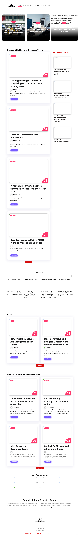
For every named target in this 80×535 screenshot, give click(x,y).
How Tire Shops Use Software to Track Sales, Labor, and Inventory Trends (61, 72)
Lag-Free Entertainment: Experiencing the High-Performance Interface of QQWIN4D (64, 28)
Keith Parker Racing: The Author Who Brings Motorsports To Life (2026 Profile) (65, 293)
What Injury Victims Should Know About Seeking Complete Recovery (60, 118)
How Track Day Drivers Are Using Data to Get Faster (22, 341)
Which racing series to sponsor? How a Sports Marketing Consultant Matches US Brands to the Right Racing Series (13, 28)
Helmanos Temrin (16, 89)
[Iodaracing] (11, 5)
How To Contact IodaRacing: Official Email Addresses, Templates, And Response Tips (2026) (31, 294)
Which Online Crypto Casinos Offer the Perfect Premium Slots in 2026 (28, 188)
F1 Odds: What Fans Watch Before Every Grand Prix (62, 141)
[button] (72, 276)
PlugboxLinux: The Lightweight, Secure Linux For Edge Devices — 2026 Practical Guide (38, 28)
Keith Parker (15, 347)
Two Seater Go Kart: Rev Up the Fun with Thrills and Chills (23, 401)
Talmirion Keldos (16, 407)
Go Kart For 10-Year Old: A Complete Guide (56, 447)
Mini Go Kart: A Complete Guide (19, 447)
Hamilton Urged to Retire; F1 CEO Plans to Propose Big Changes (27, 241)
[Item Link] (28, 65)
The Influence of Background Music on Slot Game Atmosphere (62, 95)
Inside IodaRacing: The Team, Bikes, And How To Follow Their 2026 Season (14, 293)
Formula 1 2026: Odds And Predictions (24, 136)
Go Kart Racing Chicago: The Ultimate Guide (56, 401)
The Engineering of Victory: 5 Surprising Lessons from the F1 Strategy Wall (26, 83)
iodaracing (25, 507)
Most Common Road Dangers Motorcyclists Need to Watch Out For (56, 341)
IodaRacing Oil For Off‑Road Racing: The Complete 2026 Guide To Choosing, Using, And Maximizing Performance (48, 294)
